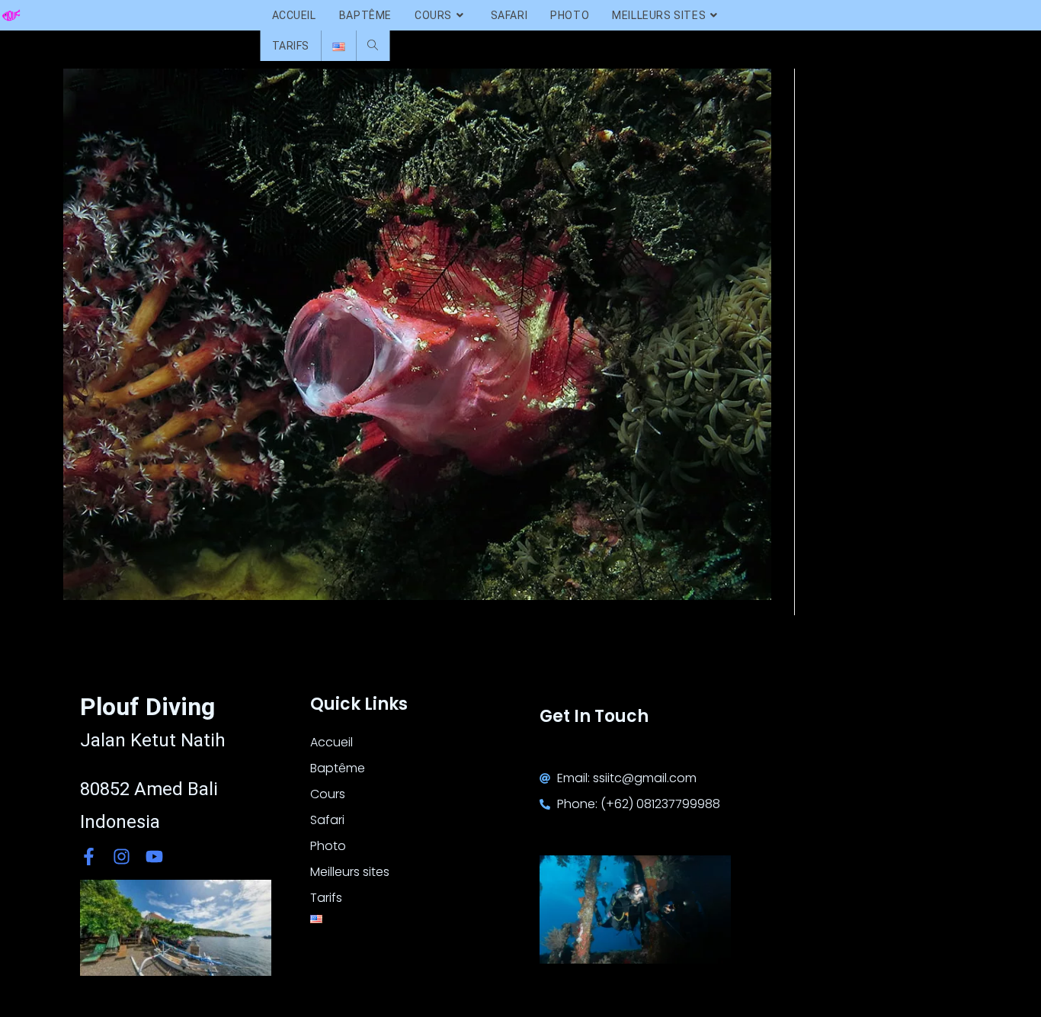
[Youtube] (154, 856)
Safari (327, 820)
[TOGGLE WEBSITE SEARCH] (372, 45)
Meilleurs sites (349, 872)
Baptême (337, 768)
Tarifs (326, 897)
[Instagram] (121, 856)
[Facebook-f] (89, 856)
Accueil (331, 742)
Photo (328, 846)
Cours (327, 794)
